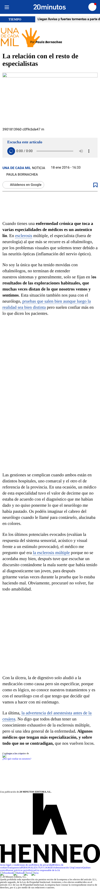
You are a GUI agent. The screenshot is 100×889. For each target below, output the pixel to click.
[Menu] (6, 7)
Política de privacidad (42, 865)
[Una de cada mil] (50, 37)
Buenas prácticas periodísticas (21, 870)
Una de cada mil (16, 168)
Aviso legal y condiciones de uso (16, 865)
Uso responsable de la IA (47, 870)
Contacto (78, 867)
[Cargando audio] (11, 151)
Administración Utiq (64, 867)
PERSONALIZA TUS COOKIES (37, 867)
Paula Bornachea (22, 175)
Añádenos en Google (26, 185)
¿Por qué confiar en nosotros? (16, 759)
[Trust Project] (13, 753)
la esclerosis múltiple (51, 552)
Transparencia (14, 867)
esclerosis (23, 235)
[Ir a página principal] (49, 7)
